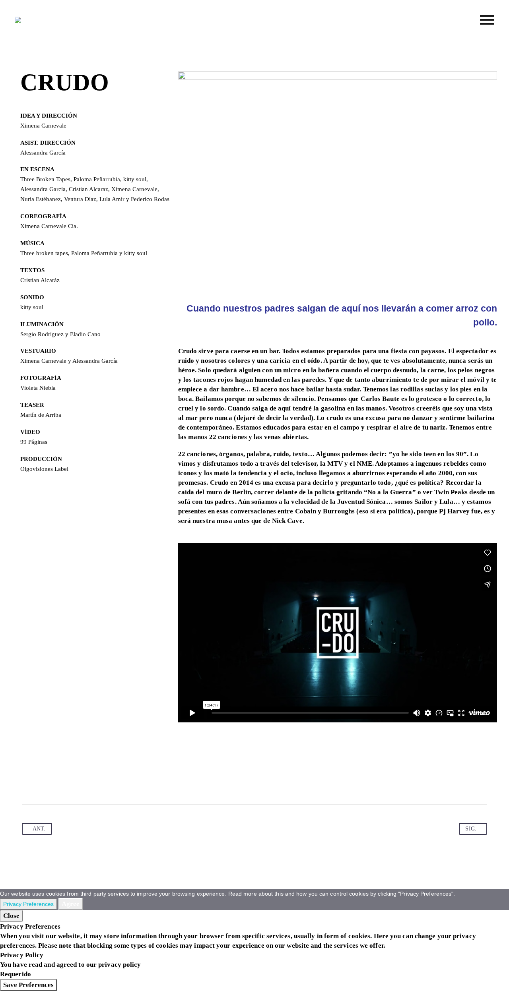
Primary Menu (487, 20)
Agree (71, 904)
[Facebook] (28, 780)
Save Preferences (28, 985)
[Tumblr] (74, 780)
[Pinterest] (59, 780)
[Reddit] (104, 780)
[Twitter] (44, 780)
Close (11, 915)
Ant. (39, 829)
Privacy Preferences (28, 904)
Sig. (470, 829)
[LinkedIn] (89, 780)
